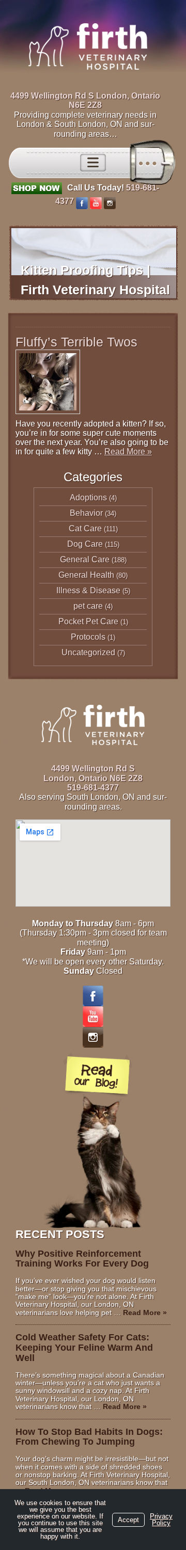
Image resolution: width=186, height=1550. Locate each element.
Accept (128, 1520)
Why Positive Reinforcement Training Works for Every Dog (82, 1258)
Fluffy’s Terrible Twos (76, 342)
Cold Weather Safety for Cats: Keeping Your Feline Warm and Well (84, 1347)
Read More (128, 451)
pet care (88, 606)
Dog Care (85, 544)
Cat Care (85, 528)
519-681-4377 (93, 787)
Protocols (88, 636)
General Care (85, 559)
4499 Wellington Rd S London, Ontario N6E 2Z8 (85, 100)
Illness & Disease (88, 590)
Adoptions (88, 497)
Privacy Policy (161, 1519)
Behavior (86, 513)
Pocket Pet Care (88, 621)
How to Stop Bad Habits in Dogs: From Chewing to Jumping (89, 1437)
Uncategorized (88, 652)
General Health (86, 575)
